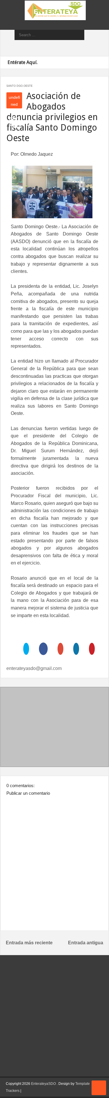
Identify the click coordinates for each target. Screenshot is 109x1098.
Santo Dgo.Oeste (19, 85)
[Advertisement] (54, 728)
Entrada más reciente (29, 942)
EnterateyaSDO (43, 1084)
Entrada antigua (85, 942)
